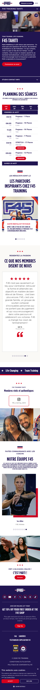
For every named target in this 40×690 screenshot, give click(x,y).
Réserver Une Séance (12, 64)
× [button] (37, 669)
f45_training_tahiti (19, 403)
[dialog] (20, 678)
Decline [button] (29, 681)
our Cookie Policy (9, 677)
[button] (20, 686)
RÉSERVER (20, 148)
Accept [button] (10, 681)
